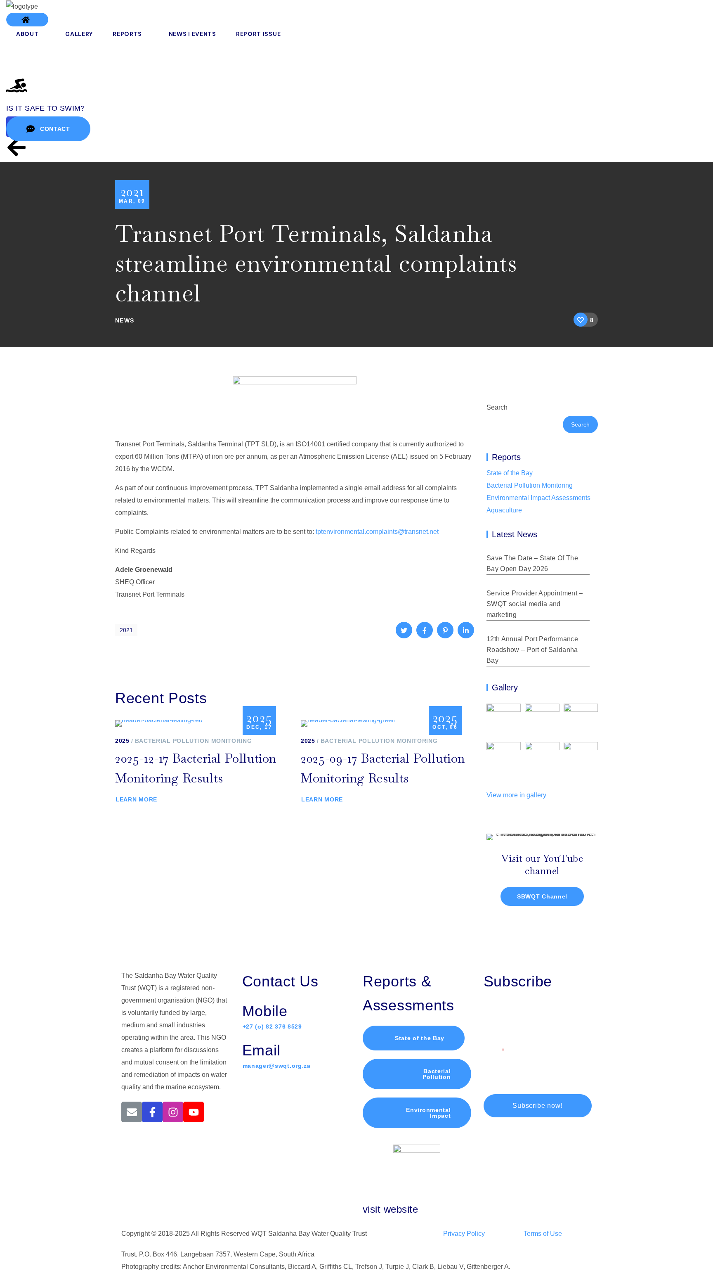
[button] (27, 19)
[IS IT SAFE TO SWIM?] (16, 85)
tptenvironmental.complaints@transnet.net (377, 531)
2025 (122, 740)
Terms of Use (543, 1233)
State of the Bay (509, 472)
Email (492, 1050)
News (125, 320)
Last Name (554, 1014)
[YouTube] (193, 1112)
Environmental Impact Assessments (538, 497)
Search (497, 407)
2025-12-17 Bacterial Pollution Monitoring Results (195, 768)
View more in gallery (516, 795)
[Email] (131, 1112)
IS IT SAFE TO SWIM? (45, 108)
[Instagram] (173, 1112)
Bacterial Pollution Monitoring (193, 740)
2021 (126, 630)
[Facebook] (152, 1112)
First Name (500, 1014)
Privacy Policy (464, 1233)
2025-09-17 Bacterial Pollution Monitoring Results (383, 768)
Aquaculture (504, 510)
